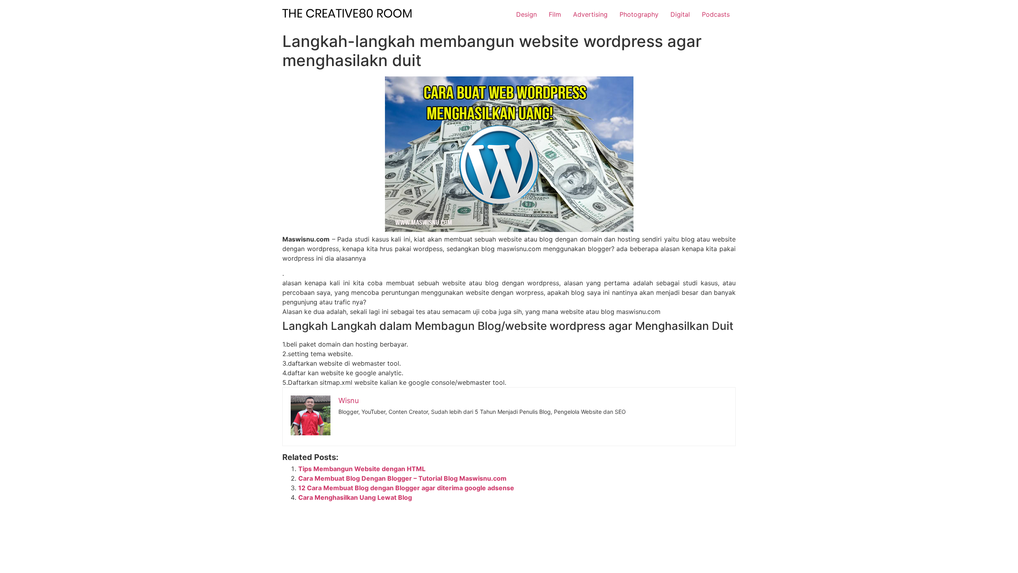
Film (555, 14)
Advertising (590, 14)
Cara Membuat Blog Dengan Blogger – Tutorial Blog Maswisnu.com (402, 478)
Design (526, 14)
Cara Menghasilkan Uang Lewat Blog (355, 497)
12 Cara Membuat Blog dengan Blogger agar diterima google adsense (406, 488)
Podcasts (716, 14)
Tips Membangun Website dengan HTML (361, 469)
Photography (639, 14)
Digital (680, 14)
